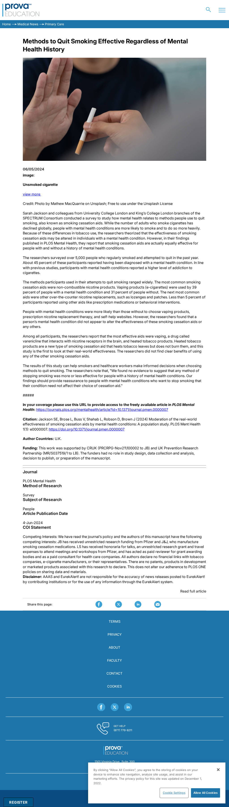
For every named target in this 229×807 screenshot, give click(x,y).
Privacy (115, 634)
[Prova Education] (21, 10)
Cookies (114, 686)
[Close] (218, 770)
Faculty (114, 660)
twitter (118, 604)
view (32, 194)
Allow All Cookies (205, 792)
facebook (98, 604)
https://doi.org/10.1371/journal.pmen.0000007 (87, 429)
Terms (115, 621)
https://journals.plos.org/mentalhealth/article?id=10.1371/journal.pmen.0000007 (102, 409)
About (114, 647)
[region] (156, 782)
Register (18, 802)
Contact (114, 673)
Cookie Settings (174, 792)
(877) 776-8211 (123, 730)
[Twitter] (115, 707)
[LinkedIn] (128, 707)
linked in (138, 604)
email (157, 604)
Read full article (193, 591)
